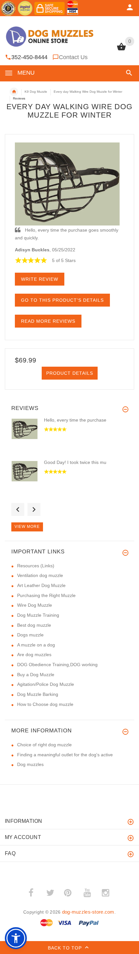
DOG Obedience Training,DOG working (57, 664)
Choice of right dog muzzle (44, 744)
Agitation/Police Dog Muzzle (45, 684)
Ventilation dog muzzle (40, 575)
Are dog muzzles (34, 654)
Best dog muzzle (34, 625)
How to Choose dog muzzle (45, 704)
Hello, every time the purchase (75, 420)
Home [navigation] (14, 92)
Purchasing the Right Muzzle (46, 595)
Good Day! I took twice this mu (75, 462)
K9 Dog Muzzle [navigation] (36, 91)
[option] (69, 437)
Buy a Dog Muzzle (35, 674)
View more (27, 526)
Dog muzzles (30, 764)
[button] (15, 938)
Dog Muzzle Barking (37, 694)
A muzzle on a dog (36, 644)
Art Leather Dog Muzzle (41, 585)
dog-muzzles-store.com (88, 912)
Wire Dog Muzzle (34, 605)
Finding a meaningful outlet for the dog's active (65, 754)
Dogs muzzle (30, 634)
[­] (128, 73)
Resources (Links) (35, 565)
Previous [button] (17, 509)
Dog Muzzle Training (38, 615)
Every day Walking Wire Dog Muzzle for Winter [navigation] (88, 91)
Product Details (69, 373)
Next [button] (33, 509)
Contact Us (73, 57)
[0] (121, 49)
